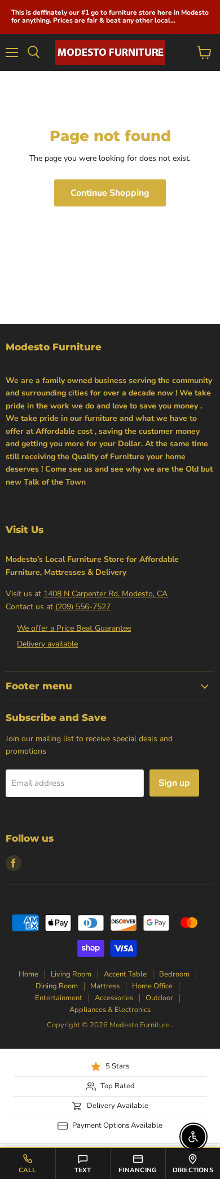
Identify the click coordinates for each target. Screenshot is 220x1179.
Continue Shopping (110, 193)
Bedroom (174, 974)
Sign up (174, 783)
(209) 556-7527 (83, 606)
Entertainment (58, 998)
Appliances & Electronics (110, 1010)
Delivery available (47, 644)
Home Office (152, 986)
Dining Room (57, 986)
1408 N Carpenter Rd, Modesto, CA (105, 593)
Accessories (114, 998)
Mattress (105, 986)
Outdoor (159, 998)
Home (28, 974)
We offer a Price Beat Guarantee (74, 628)
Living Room (71, 974)
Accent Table (125, 974)
